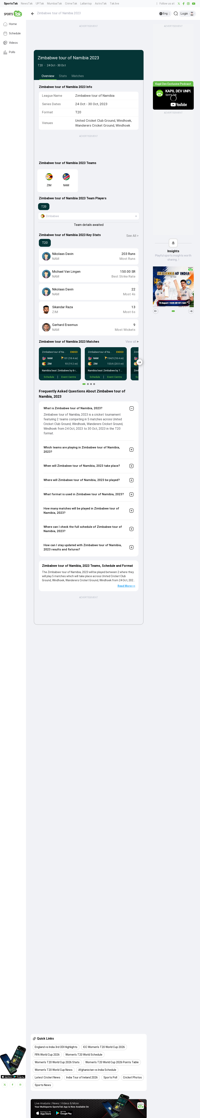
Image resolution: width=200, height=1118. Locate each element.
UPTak (40, 3)
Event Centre (68, 377)
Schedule (15, 33)
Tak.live (114, 3)
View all (132, 341)
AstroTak (101, 3)
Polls (12, 52)
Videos (13, 42)
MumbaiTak (54, 3)
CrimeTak (71, 3)
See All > (132, 236)
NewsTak (27, 3)
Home (13, 24)
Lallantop (86, 3)
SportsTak (11, 3)
